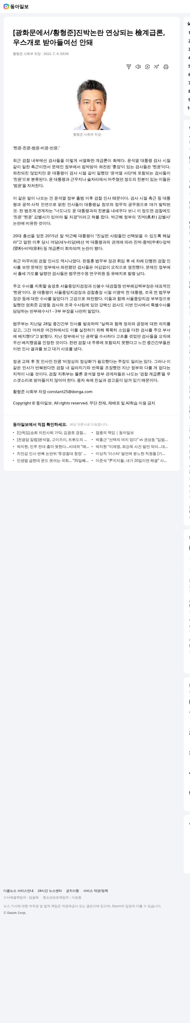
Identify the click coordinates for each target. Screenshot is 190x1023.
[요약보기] (128, 66)
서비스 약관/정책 (95, 890)
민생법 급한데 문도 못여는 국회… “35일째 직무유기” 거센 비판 (53, 460)
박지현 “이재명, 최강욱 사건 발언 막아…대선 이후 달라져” (132, 446)
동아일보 (19, 6)
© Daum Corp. (14, 913)
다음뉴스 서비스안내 (18, 890)
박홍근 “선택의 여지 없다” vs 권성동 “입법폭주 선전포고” (132, 439)
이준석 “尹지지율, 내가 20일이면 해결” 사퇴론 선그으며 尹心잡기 (132, 460)
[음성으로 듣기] (138, 66)
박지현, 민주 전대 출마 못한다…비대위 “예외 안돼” (53, 446)
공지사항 (72, 890)
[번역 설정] (147, 66)
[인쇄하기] (166, 66)
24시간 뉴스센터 (50, 890)
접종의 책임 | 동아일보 (115, 432)
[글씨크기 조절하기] (156, 66)
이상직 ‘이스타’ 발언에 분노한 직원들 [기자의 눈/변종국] (132, 453)
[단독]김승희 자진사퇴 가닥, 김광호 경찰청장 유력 (53, 432)
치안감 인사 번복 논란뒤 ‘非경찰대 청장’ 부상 (53, 453)
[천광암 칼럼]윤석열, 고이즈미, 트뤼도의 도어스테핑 (53, 439)
